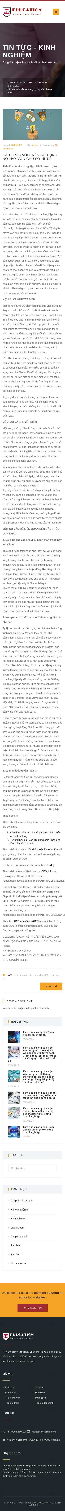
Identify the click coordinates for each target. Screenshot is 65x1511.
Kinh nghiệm (18, 1218)
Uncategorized (19, 1263)
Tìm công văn (12, 1397)
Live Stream (17, 1227)
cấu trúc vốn (21, 975)
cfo (30, 975)
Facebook (10, 1392)
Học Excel (40, 1392)
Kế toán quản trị (19, 1209)
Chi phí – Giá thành (21, 1200)
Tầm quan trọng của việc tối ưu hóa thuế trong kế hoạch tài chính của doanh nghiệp (39, 1095)
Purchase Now (32, 1308)
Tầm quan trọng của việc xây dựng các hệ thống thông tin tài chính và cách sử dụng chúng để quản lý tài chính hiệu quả (38, 1076)
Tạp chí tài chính (44, 1402)
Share (49, 986)
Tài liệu (15, 1254)
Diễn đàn (10, 1387)
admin (35, 145)
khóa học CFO (42, 975)
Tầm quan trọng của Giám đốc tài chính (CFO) (38, 1033)
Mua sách (40, 1397)
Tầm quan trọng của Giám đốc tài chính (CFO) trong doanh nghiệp (38, 1130)
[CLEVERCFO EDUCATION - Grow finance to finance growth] (22, 11)
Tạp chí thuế (12, 1402)
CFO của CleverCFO (26, 921)
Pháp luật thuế (19, 1236)
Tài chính (16, 1245)
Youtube (39, 1387)
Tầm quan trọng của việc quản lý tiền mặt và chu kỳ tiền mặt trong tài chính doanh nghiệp (38, 1112)
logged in (23, 1008)
